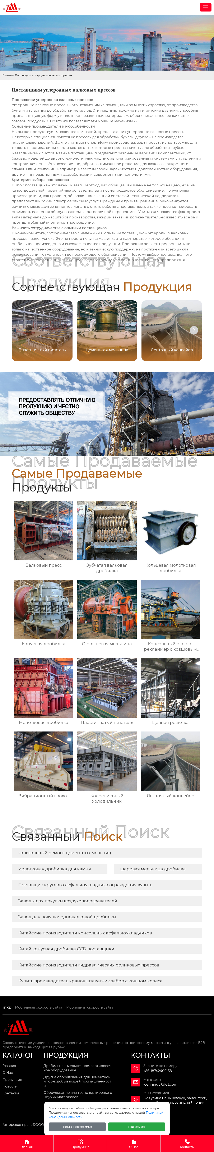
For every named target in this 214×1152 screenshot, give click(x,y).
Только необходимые (77, 1126)
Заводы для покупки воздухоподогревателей (67, 900)
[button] (194, 330)
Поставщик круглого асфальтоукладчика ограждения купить (85, 884)
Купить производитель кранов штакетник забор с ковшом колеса (90, 980)
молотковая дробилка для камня (54, 868)
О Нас (133, 1144)
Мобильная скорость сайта (38, 1007)
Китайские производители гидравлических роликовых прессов (88, 965)
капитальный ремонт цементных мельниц (64, 852)
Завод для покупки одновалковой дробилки (67, 916)
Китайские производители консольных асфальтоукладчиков (85, 932)
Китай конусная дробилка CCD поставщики (66, 948)
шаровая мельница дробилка (153, 868)
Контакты (187, 1144)
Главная (8, 75)
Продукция (80, 1144)
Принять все (136, 1126)
